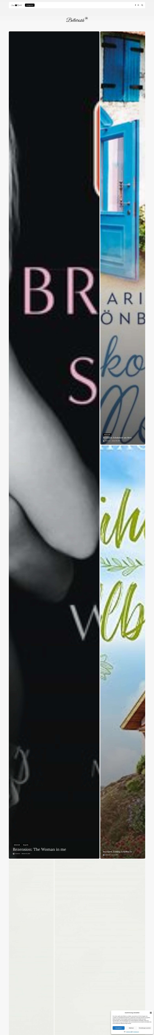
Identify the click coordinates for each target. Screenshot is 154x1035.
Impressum (136, 1032)
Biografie (25, 845)
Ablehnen (131, 1028)
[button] (151, 1013)
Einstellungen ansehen (145, 1028)
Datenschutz (129, 1032)
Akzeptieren (118, 1028)
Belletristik (17, 845)
